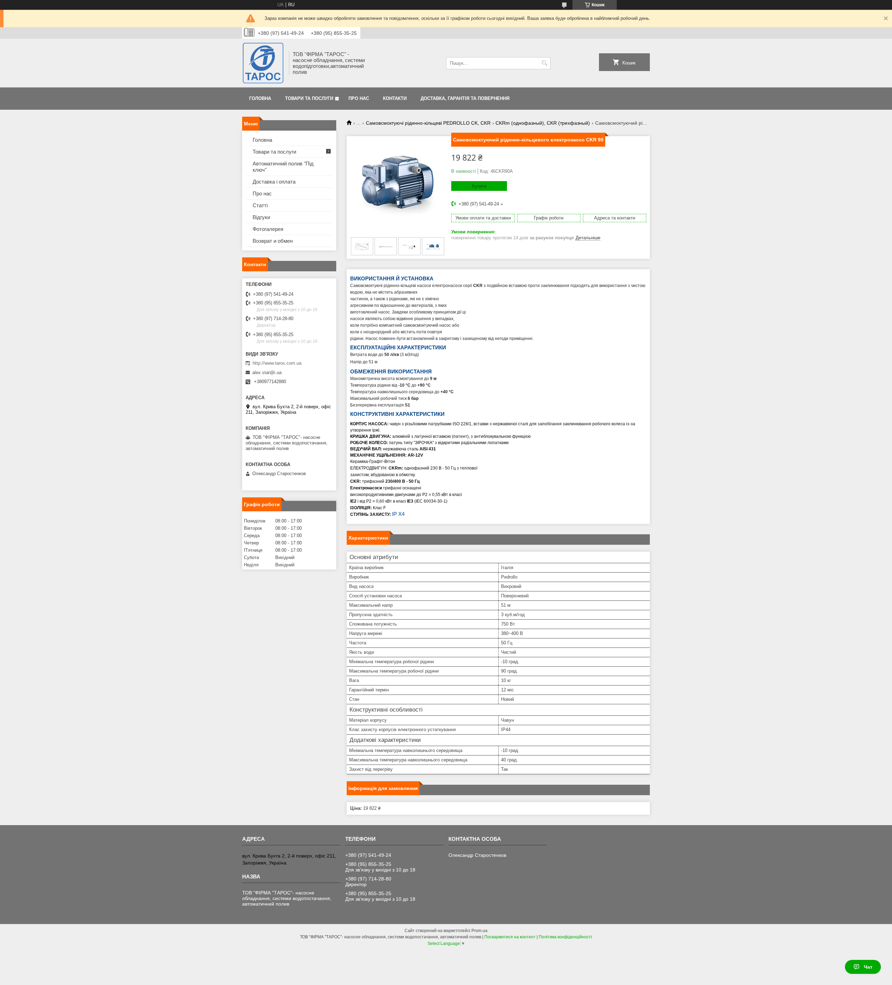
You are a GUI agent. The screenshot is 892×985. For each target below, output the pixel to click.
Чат (868, 967)
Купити (479, 186)
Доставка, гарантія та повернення (465, 98)
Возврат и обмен (273, 241)
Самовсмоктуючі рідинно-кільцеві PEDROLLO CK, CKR (428, 123)
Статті (260, 205)
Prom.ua (479, 930)
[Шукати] (544, 63)
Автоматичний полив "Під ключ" (283, 167)
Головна (260, 98)
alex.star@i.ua (267, 372)
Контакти (395, 98)
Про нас (358, 98)
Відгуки (261, 217)
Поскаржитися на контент (510, 936)
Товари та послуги (309, 98)
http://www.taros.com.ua (277, 363)
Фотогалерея (268, 229)
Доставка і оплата (274, 182)
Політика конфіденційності (565, 936)
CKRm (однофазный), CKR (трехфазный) (542, 123)
